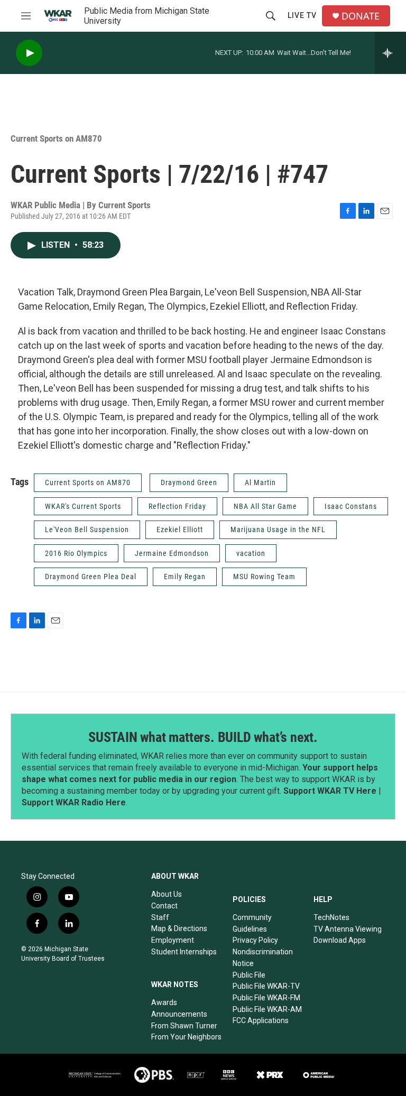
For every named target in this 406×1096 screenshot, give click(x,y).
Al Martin (260, 482)
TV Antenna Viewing (347, 929)
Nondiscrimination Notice (263, 958)
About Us (166, 894)
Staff (160, 917)
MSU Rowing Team (264, 576)
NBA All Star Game (265, 506)
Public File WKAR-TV (266, 986)
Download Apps (339, 940)
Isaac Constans (351, 506)
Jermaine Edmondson (172, 553)
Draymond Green (189, 482)
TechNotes (331, 917)
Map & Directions (179, 928)
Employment (172, 940)
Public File (249, 975)
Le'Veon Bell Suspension (87, 529)
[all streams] (390, 53)
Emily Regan (185, 576)
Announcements (179, 1014)
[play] (29, 53)
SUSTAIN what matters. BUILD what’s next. (203, 737)
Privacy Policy (255, 940)
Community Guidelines (252, 923)
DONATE (361, 16)
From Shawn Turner (184, 1025)
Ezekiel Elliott (179, 529)
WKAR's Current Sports (83, 506)
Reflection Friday (177, 506)
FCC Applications (261, 1020)
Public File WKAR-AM (267, 1009)
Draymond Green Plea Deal (90, 576)
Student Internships (184, 952)
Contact (164, 906)
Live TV (302, 15)
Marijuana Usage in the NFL (278, 529)
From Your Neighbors (186, 1037)
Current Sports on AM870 (56, 138)
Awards (164, 1002)
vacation (250, 553)
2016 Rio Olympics (76, 553)
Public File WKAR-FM (266, 997)
